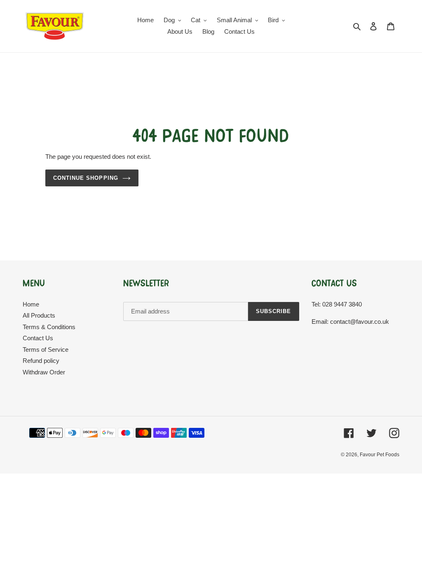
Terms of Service (45, 349)
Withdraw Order (44, 372)
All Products (39, 315)
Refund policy (41, 360)
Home (31, 304)
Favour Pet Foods (379, 454)
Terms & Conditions (49, 326)
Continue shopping (85, 178)
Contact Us (38, 337)
